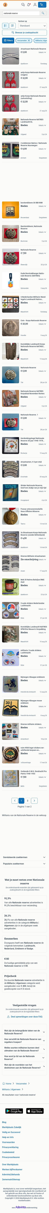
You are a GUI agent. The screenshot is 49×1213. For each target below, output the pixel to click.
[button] (29, 5)
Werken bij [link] (7, 1169)
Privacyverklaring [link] (10, 1147)
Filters (10, 40)
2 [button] (27, 800)
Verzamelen (22, 40)
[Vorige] (14, 801)
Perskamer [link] (17, 1169)
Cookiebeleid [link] (8, 1152)
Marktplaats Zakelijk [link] (11, 1127)
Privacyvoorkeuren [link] (11, 1157)
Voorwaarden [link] (8, 1142)
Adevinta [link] (6, 1174)
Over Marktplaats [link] (10, 1164)
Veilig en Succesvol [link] (11, 1132)
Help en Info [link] (8, 1137)
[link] (5, 5)
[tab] (5, 26)
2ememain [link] (7, 1179)
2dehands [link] (15, 1174)
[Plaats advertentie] (42, 5)
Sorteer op (22, 21)
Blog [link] (4, 1122)
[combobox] (21, 13)
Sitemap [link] (16, 1179)
